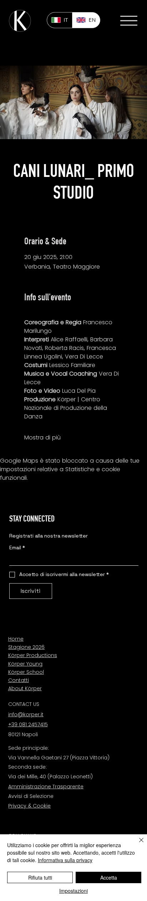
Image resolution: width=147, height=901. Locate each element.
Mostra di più (42, 438)
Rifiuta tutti (40, 877)
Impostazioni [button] (73, 890)
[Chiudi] (137, 844)
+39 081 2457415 (28, 724)
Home (16, 638)
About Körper (25, 688)
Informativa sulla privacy (65, 860)
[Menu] (129, 20)
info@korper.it (26, 714)
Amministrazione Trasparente (45, 786)
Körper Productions (32, 655)
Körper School (26, 672)
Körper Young (25, 663)
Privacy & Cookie (29, 805)
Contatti (18, 680)
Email (17, 548)
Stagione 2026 (26, 647)
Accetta (108, 877)
